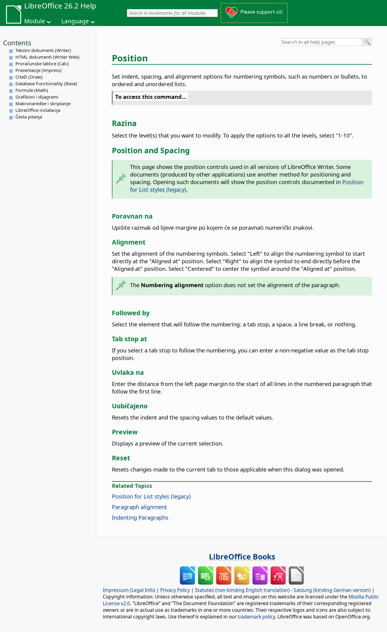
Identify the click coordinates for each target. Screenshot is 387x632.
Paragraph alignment (139, 506)
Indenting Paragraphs (140, 517)
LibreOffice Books (242, 556)
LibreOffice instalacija (37, 110)
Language (75, 21)
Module (34, 21)
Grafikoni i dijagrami (36, 97)
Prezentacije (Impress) (38, 70)
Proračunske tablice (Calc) (42, 63)
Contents (17, 42)
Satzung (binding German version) (332, 590)
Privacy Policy (175, 590)
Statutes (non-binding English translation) (242, 590)
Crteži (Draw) (29, 77)
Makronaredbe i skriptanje (42, 103)
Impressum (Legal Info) (129, 590)
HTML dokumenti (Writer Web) (47, 57)
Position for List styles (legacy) (151, 496)
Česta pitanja (28, 117)
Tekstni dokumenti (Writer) (43, 50)
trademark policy (256, 616)
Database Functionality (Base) (46, 83)
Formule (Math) (31, 90)
